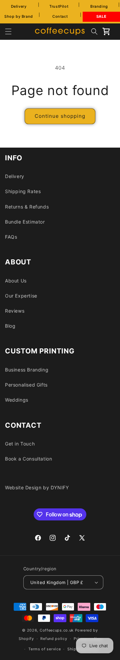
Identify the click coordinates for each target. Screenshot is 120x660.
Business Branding (26, 370)
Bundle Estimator (25, 222)
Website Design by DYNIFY (37, 487)
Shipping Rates (23, 191)
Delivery (19, 6)
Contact (60, 16)
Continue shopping (60, 116)
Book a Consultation (28, 459)
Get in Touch (20, 443)
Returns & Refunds (27, 207)
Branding (99, 6)
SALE (101, 16)
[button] (8, 31)
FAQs (11, 237)
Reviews (14, 311)
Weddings (16, 400)
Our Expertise (21, 296)
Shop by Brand (18, 16)
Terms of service (44, 649)
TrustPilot (58, 6)
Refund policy (53, 638)
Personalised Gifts (26, 385)
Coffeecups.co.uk (57, 630)
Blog (10, 326)
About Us (16, 280)
